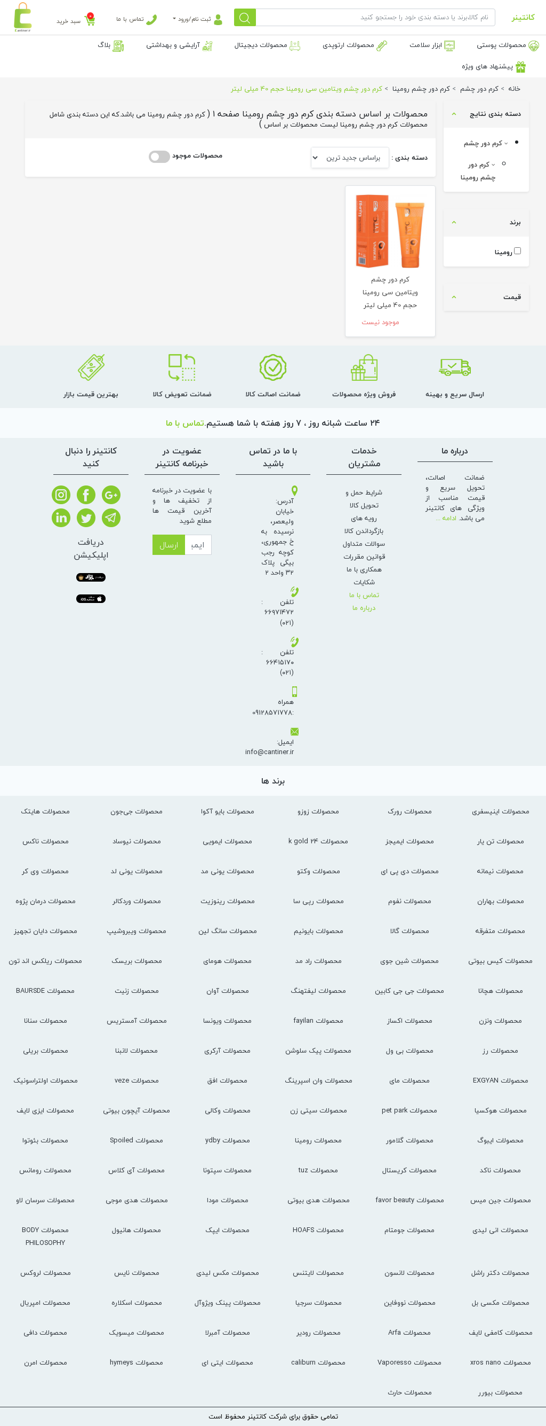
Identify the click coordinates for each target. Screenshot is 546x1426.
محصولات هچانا (500, 991)
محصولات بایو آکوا (227, 811)
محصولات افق (227, 1080)
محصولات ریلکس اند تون (45, 961)
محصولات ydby (227, 1140)
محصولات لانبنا (136, 1050)
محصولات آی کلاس (136, 1170)
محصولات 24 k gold (318, 841)
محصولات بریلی (45, 1050)
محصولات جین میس (500, 1200)
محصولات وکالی (228, 1110)
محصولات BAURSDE (45, 991)
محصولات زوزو (318, 811)
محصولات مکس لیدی (227, 1273)
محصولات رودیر (318, 1332)
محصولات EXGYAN (500, 1080)
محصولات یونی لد (137, 871)
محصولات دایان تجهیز (45, 931)
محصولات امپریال (45, 1303)
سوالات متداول (364, 544)
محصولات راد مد (318, 961)
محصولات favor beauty (409, 1200)
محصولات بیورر (500, 1392)
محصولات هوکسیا (501, 1110)
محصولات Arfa (409, 1332)
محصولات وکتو (318, 871)
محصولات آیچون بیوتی (136, 1110)
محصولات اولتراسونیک (45, 1080)
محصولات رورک (410, 811)
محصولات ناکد (500, 1170)
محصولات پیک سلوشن (318, 1050)
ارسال (168, 544)
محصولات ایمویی (227, 841)
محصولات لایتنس (318, 1273)
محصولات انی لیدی (500, 1230)
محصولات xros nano (500, 1362)
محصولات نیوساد (137, 841)
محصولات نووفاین (410, 1303)
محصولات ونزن (500, 1021)
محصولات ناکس (45, 841)
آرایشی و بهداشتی (174, 45)
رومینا (503, 252)
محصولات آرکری (227, 1050)
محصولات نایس (136, 1273)
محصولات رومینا (318, 1140)
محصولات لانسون (409, 1273)
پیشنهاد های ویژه (488, 66)
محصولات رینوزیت (227, 901)
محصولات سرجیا (318, 1303)
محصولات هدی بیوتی (318, 1200)
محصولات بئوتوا (45, 1140)
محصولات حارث (410, 1392)
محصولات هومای (227, 961)
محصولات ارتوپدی (349, 45)
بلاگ (105, 45)
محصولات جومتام (409, 1230)
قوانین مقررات (364, 556)
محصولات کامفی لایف (501, 1332)
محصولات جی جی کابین (409, 991)
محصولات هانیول (136, 1230)
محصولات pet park (409, 1110)
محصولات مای (409, 1080)
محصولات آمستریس (137, 1021)
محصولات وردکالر (137, 901)
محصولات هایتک (45, 811)
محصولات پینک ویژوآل (228, 1303)
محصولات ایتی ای (227, 1362)
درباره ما (363, 608)
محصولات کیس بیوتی (500, 961)
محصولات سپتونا (227, 1170)
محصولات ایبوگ (500, 1140)
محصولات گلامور (409, 1140)
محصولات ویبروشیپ (136, 931)
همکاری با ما (364, 569)
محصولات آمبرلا (227, 1332)
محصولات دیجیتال (262, 45)
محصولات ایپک (227, 1230)
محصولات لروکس (45, 1273)
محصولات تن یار (500, 841)
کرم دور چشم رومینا (478, 171)
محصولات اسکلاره (136, 1303)
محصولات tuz (318, 1170)
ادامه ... (446, 518)
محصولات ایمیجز (410, 841)
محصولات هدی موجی (137, 1200)
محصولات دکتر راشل (500, 1273)
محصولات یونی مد (227, 871)
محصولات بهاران (500, 901)
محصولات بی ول (409, 1050)
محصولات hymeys (136, 1362)
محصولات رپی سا (318, 901)
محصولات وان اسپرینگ (318, 1080)
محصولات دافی (45, 1332)
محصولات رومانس (45, 1170)
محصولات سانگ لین (227, 931)
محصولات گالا (409, 931)
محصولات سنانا (45, 1021)
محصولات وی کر (45, 871)
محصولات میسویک (136, 1332)
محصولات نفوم (409, 901)
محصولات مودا (227, 1200)
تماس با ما (131, 19)
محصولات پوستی (502, 45)
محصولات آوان (227, 991)
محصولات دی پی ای (410, 871)
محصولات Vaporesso (409, 1362)
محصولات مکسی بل (500, 1303)
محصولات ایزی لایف (45, 1110)
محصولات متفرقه (500, 931)
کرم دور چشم (484, 143)
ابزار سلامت (427, 45)
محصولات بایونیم (318, 931)
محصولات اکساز (409, 1021)
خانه (514, 89)
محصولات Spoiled (136, 1140)
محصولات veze (137, 1080)
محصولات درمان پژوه (45, 901)
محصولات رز (500, 1050)
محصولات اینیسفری (500, 811)
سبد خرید (69, 21)
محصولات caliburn (318, 1362)
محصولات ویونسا (227, 1021)
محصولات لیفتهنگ (318, 991)
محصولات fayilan (318, 1021)
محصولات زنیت (137, 991)
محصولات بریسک (136, 961)
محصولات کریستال (409, 1170)
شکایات (364, 582)
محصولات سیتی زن (318, 1110)
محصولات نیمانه (500, 871)
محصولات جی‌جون (136, 811)
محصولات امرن (45, 1362)
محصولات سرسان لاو (45, 1200)
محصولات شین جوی (409, 961)
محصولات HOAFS (318, 1230)
